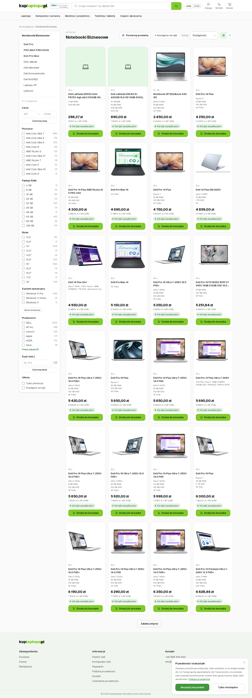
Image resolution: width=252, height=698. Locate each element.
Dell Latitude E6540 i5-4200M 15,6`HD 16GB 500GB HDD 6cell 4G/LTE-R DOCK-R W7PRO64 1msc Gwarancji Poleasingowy (128, 96)
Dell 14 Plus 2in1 (77, 282)
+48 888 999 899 (175, 657)
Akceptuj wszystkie (192, 687)
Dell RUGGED (31, 79)
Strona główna (26, 26)
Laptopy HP (30, 85)
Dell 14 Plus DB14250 (208, 189)
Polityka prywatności (103, 671)
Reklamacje (25, 666)
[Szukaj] (176, 6)
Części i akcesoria (130, 16)
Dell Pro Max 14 (119, 189)
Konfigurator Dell (101, 661)
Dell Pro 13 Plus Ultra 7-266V (212, 377)
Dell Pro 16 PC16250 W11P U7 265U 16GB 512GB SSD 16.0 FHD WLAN (212, 284)
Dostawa (24, 657)
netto (188, 6)
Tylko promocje (34, 383)
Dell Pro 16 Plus (119, 377)
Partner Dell (98, 657)
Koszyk (229, 8)
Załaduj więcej (149, 623)
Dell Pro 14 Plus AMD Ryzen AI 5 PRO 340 (85, 191)
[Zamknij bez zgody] (244, 662)
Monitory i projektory (77, 16)
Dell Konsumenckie (34, 73)
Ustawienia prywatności (105, 681)
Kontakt (219, 8)
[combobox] (125, 6)
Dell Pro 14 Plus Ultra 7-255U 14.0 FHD (170, 379)
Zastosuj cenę (39, 121)
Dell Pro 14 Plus (205, 94)
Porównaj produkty (137, 35)
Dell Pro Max (31, 56)
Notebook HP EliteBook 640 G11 (170, 96)
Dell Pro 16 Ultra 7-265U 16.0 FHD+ (169, 284)
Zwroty (23, 661)
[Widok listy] (230, 35)
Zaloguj (208, 8)
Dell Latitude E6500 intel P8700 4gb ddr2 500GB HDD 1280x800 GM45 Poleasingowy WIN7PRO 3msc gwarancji (85, 96)
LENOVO (28, 91)
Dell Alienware (31, 67)
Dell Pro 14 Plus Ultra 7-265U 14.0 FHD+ (170, 571)
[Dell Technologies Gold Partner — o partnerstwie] (59, 6)
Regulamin (98, 666)
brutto (196, 6)
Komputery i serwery (48, 16)
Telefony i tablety (105, 16)
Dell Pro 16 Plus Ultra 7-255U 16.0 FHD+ (84, 379)
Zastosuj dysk (39, 370)
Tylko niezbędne (228, 687)
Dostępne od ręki (35, 388)
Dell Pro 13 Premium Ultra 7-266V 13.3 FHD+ (212, 571)
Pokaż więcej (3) (30, 349)
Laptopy (26, 16)
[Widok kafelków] (223, 35)
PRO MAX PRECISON (36, 50)
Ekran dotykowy (33, 310)
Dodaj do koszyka (88, 133)
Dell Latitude (30, 61)
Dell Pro (28, 44)
